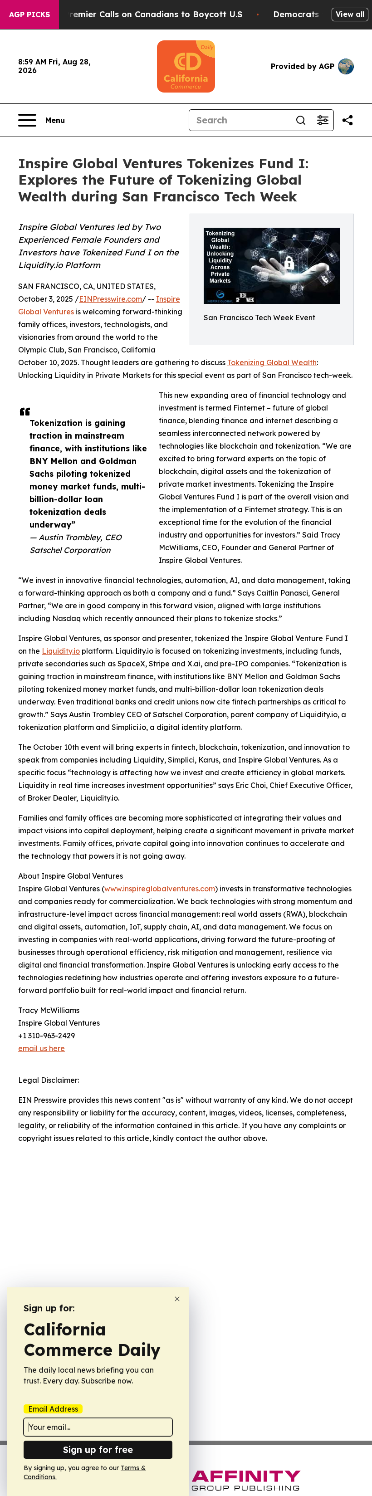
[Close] (177, 1299)
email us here (41, 1048)
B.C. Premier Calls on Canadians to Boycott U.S (144, 14)
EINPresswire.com (110, 298)
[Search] (301, 120)
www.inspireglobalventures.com (159, 888)
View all (350, 14)
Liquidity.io (61, 650)
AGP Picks (29, 14)
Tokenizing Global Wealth (272, 362)
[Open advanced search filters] (322, 120)
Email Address (53, 1408)
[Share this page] (347, 120)
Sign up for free (98, 1449)
